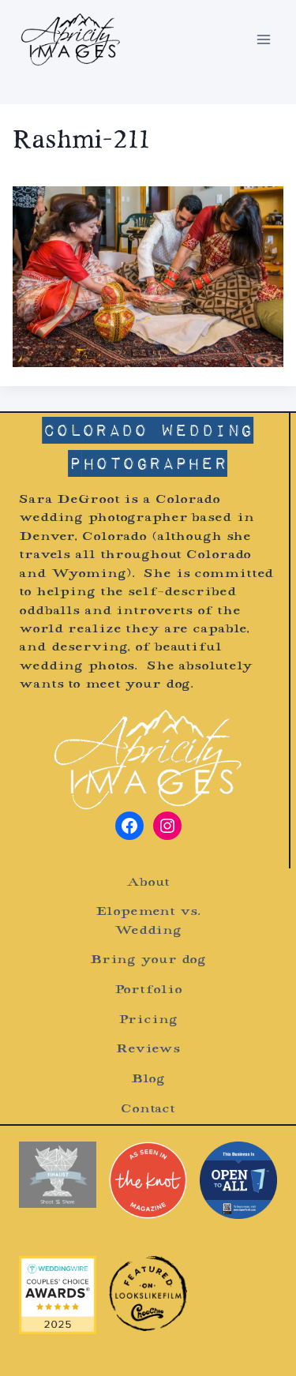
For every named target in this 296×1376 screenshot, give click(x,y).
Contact (148, 1109)
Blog (148, 1079)
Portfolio (148, 990)
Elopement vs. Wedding (148, 921)
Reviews (148, 1049)
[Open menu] (263, 39)
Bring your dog (148, 960)
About (147, 883)
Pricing (147, 1020)
